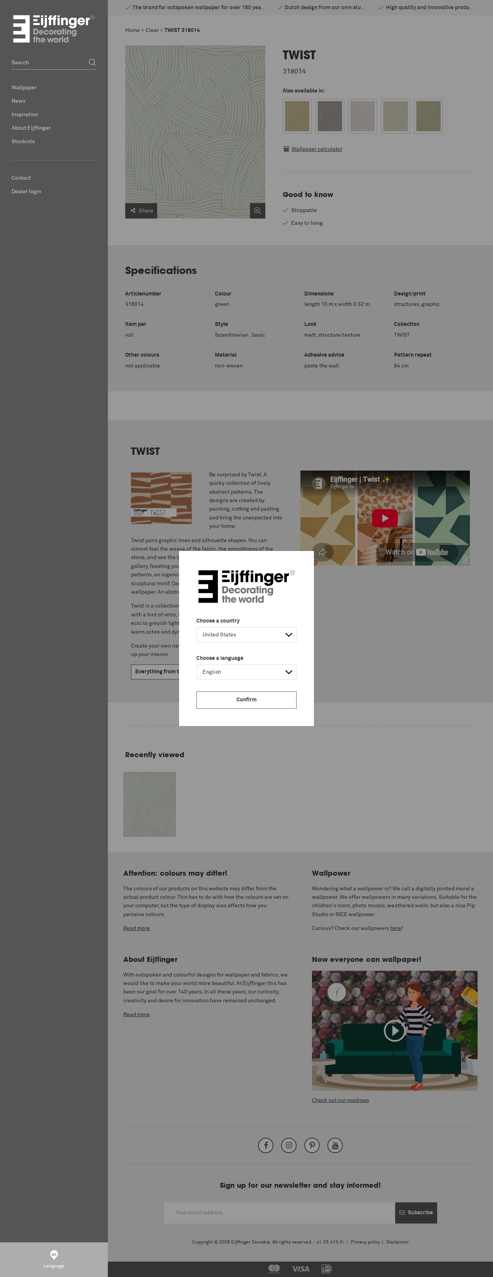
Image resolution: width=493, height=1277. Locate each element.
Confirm (246, 700)
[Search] (92, 63)
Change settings (26, 1267)
